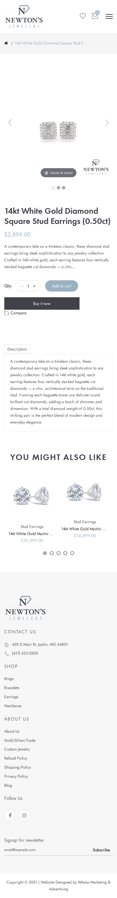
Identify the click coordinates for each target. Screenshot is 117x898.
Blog (8, 785)
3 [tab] (58, 553)
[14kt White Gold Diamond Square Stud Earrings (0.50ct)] (53, 187)
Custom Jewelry (17, 749)
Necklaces (13, 706)
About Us (12, 731)
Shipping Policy (17, 767)
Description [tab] (17, 349)
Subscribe (101, 850)
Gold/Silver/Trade (19, 740)
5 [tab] (72, 553)
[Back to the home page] (6, 43)
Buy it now (42, 303)
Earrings (11, 697)
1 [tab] (45, 553)
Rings (9, 678)
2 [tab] (52, 553)
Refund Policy (15, 758)
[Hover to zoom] (58, 125)
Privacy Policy (16, 776)
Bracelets (11, 687)
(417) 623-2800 (25, 653)
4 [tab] (65, 553)
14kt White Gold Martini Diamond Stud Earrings (49, 533)
